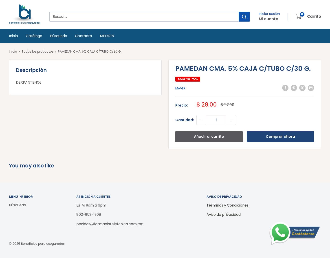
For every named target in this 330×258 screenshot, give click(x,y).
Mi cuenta (268, 19)
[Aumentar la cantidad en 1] (231, 120)
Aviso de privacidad (224, 214)
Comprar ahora (280, 136)
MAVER (180, 88)
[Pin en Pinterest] (294, 88)
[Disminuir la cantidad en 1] (201, 120)
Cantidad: (184, 119)
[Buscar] (244, 17)
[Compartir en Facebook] (285, 88)
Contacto (83, 35)
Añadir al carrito (209, 136)
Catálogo (34, 35)
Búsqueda (58, 35)
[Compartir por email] (311, 88)
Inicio (13, 35)
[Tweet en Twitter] (302, 88)
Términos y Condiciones (228, 205)
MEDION (107, 35)
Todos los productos (37, 51)
